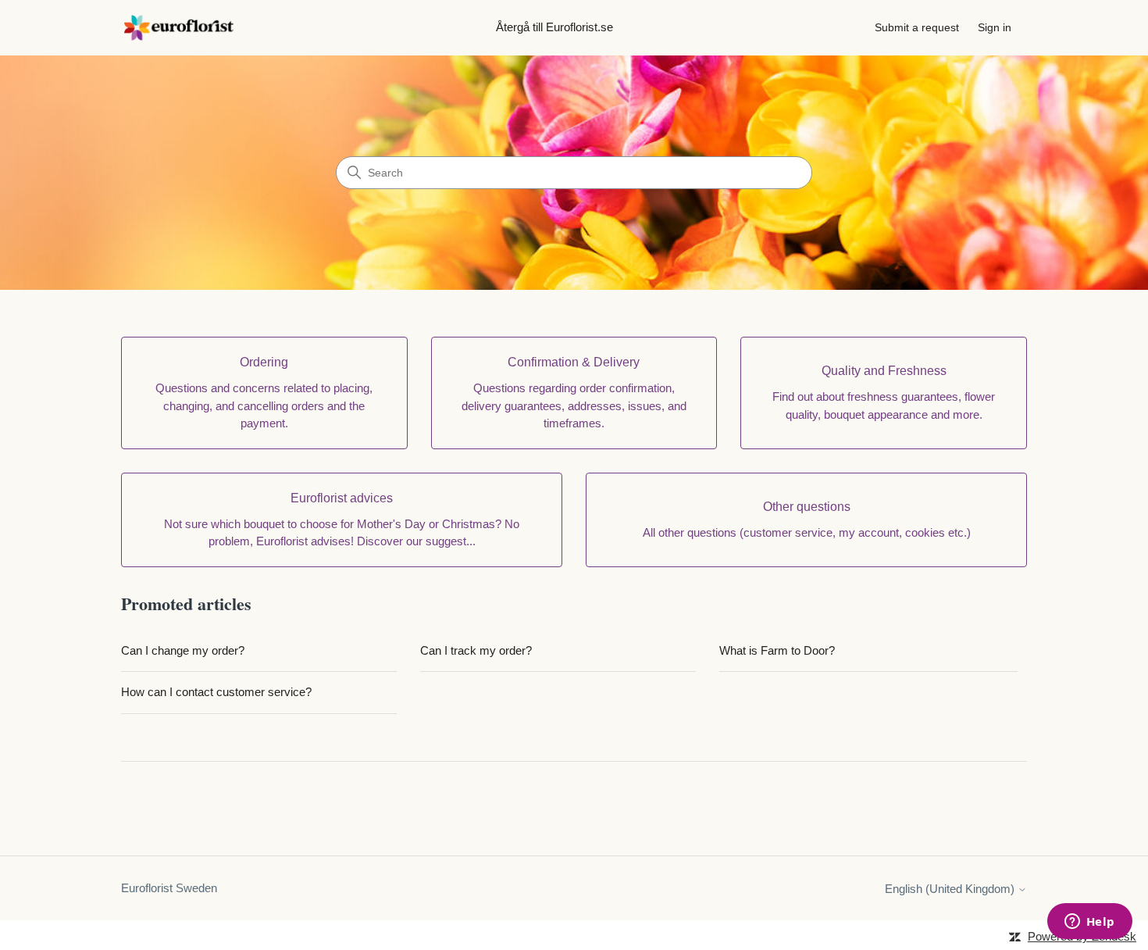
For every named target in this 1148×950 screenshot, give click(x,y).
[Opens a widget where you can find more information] (1089, 922)
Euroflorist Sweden (169, 888)
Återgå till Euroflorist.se (554, 27)
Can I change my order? (182, 650)
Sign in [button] (994, 27)
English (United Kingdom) (951, 888)
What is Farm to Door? (777, 650)
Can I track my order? (476, 650)
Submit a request (917, 27)
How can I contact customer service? (216, 691)
